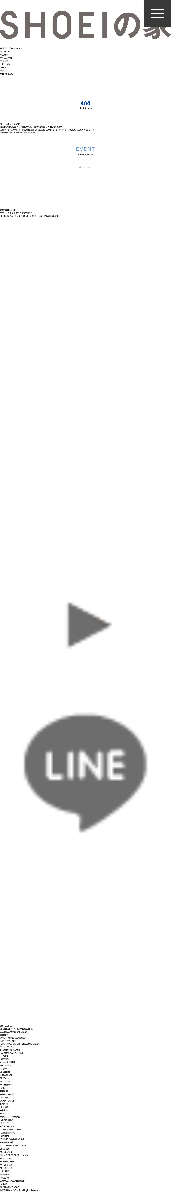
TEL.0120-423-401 (9, 215)
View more (85, 167)
